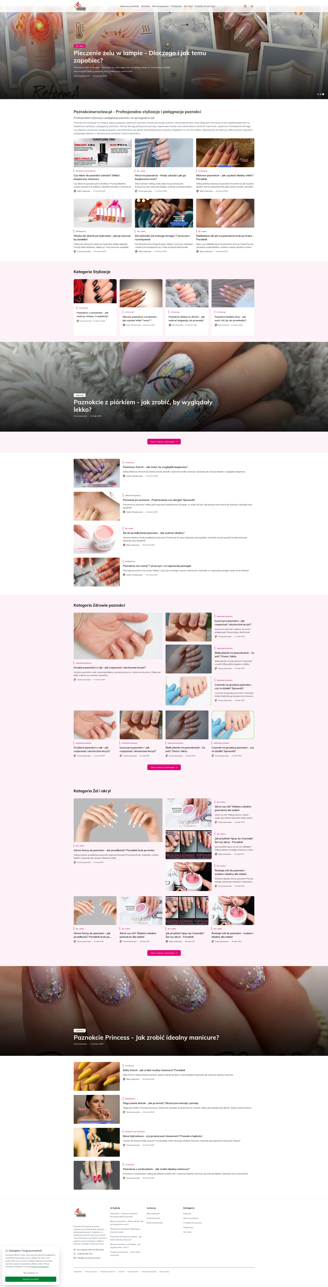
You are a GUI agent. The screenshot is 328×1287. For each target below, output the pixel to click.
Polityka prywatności (107, 1272)
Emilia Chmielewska (155, 1223)
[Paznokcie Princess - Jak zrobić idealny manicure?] (164, 1011)
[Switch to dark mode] (252, 6)
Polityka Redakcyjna (148, 1272)
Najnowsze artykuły (129, 6)
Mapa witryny (164, 1272)
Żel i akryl (188, 6)
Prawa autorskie (91, 1272)
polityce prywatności (40, 1266)
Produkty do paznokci (205, 6)
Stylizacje (145, 6)
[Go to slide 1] (318, 94)
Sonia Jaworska (80, 416)
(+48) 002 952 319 (84, 1254)
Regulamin (78, 1272)
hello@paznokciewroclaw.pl (88, 1258)
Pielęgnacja (176, 6)
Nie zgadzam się (31, 1273)
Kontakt (121, 1272)
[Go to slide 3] (323, 94)
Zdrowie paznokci (160, 6)
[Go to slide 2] (320, 94)
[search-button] (245, 6)
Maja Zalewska (80, 76)
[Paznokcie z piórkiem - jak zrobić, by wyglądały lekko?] (164, 387)
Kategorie (188, 1207)
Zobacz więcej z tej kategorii (162, 441)
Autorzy (151, 1207)
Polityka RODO (132, 1272)
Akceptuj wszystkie (31, 1279)
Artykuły (115, 1207)
